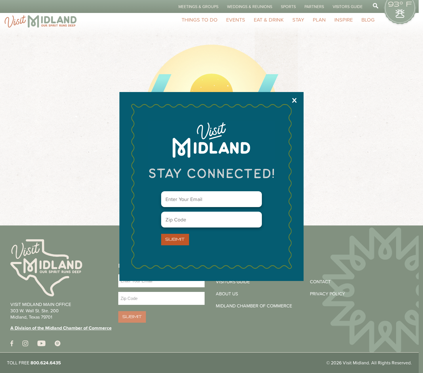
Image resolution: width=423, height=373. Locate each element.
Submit (175, 239)
